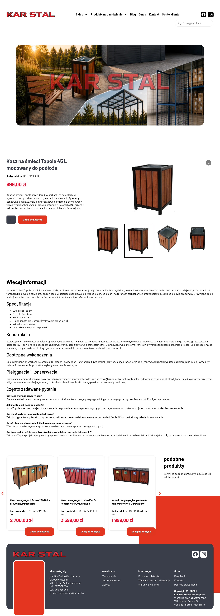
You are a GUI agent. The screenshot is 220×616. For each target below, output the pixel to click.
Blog (133, 14)
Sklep (79, 14)
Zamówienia (109, 576)
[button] (2, 493)
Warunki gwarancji (148, 584)
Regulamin (180, 576)
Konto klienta (171, 14)
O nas (142, 14)
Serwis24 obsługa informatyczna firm (189, 603)
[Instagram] (211, 14)
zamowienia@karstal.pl (71, 592)
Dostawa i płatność (149, 576)
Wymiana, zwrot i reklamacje (154, 580)
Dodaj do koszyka (32, 219)
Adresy (106, 584)
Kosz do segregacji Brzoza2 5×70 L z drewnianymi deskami (30, 502)
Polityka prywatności (185, 584)
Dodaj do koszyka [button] (39, 531)
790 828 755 (61, 589)
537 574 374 (61, 586)
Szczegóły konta (111, 580)
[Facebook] (203, 14)
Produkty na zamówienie (107, 14)
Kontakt (154, 14)
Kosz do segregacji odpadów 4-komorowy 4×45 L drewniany (129, 502)
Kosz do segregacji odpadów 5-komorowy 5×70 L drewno (78, 502)
